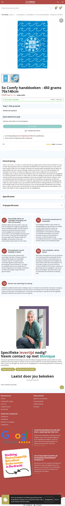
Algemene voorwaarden (40, 398)
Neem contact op (8, 369)
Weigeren (57, 499)
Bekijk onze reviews (39, 445)
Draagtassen (4, 424)
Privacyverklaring (38, 401)
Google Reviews (5, 406)
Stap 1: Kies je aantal (11, 106)
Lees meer (37, 473)
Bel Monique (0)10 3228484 (25, 369)
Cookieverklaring (38, 404)
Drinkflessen (4, 416)
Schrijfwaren (4, 419)
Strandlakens (30, 14)
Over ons (3, 404)
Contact (3, 398)
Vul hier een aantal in (10, 111)
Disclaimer (36, 406)
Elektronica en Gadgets (7, 422)
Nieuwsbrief (4, 409)
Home (11, 14)
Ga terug (5, 14)
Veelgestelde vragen (7, 401)
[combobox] (24, 8)
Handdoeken (21, 14)
